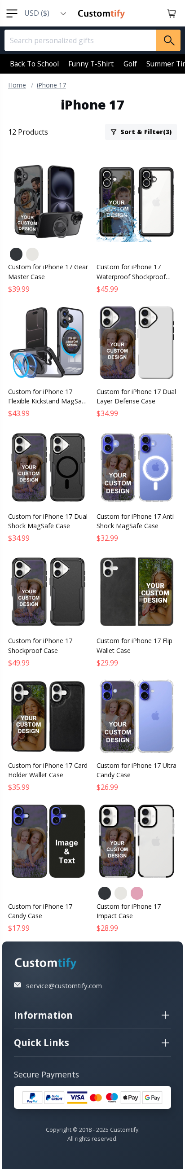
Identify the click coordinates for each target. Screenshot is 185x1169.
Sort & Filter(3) (146, 131)
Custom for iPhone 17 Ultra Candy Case (136, 770)
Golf (130, 64)
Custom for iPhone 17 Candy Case (40, 911)
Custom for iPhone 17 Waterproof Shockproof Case (131, 272)
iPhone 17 (51, 85)
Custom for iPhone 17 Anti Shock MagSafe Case (135, 521)
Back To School (34, 64)
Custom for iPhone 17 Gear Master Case (48, 271)
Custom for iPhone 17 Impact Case (129, 911)
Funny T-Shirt (91, 64)
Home (17, 85)
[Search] (168, 40)
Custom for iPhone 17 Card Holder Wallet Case (48, 770)
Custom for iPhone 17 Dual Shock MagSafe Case (48, 521)
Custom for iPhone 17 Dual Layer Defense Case (136, 396)
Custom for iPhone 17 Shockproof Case (40, 645)
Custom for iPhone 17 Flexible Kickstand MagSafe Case (48, 396)
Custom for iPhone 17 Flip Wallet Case (134, 645)
